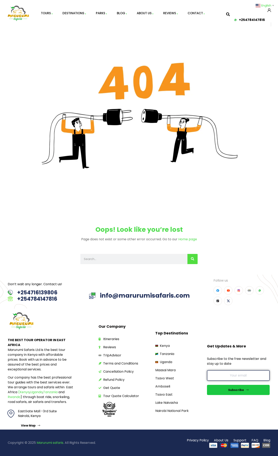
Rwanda (14, 397)
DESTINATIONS (73, 13)
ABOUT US (144, 13)
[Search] (192, 259)
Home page (187, 239)
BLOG (121, 13)
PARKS (100, 13)
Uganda (36, 392)
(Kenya (24, 392)
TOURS (46, 13)
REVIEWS (169, 13)
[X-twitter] (228, 301)
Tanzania (50, 392)
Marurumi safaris (50, 442)
